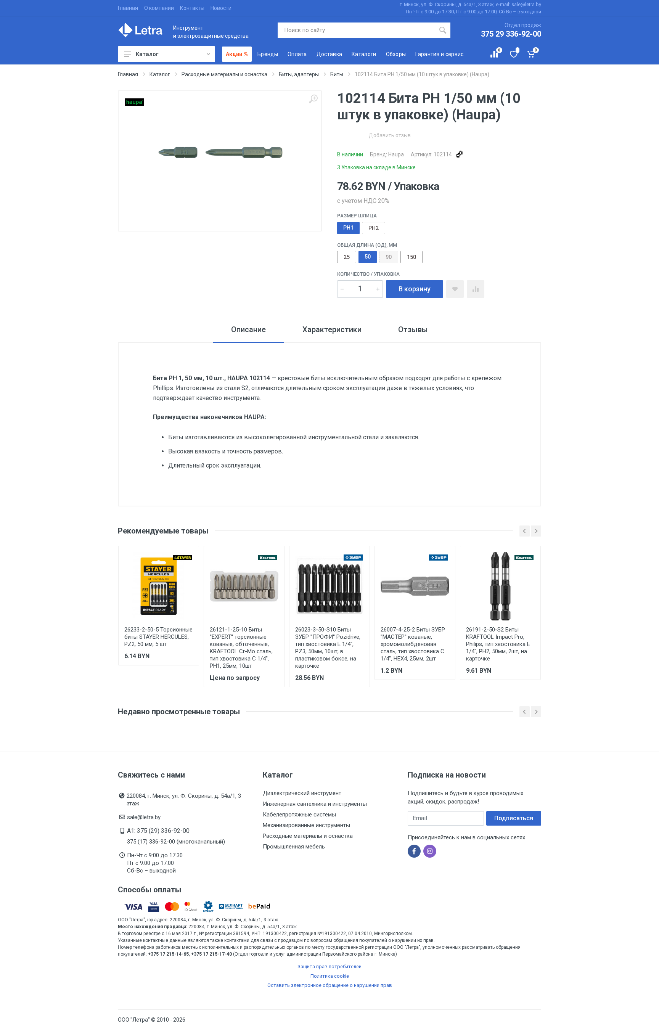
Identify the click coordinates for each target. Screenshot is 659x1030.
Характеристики (332, 329)
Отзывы (413, 329)
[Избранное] (513, 54)
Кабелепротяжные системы (299, 814)
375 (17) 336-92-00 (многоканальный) (176, 841)
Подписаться (513, 818)
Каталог (147, 54)
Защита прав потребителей (329, 966)
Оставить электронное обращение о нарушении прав (329, 985)
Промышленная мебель (294, 846)
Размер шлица (357, 216)
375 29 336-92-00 (511, 34)
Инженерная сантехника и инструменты (315, 803)
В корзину (415, 289)
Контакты (192, 8)
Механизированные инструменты (306, 825)
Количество (368, 274)
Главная (128, 8)
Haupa (396, 154)
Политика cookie (329, 976)
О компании (159, 8)
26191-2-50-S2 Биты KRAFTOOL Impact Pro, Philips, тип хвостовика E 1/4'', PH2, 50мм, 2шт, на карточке (498, 644)
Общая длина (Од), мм (367, 245)
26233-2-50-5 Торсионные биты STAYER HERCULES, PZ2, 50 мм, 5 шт (158, 637)
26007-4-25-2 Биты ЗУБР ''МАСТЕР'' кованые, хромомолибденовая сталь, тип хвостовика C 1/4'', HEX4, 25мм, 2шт (413, 644)
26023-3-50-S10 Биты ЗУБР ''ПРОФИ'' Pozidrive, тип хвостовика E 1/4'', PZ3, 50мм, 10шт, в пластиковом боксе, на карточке (327, 647)
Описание (248, 329)
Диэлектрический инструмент (302, 793)
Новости (221, 8)
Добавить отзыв (390, 135)
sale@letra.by (144, 817)
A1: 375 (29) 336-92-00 (158, 830)
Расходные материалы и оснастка (308, 835)
